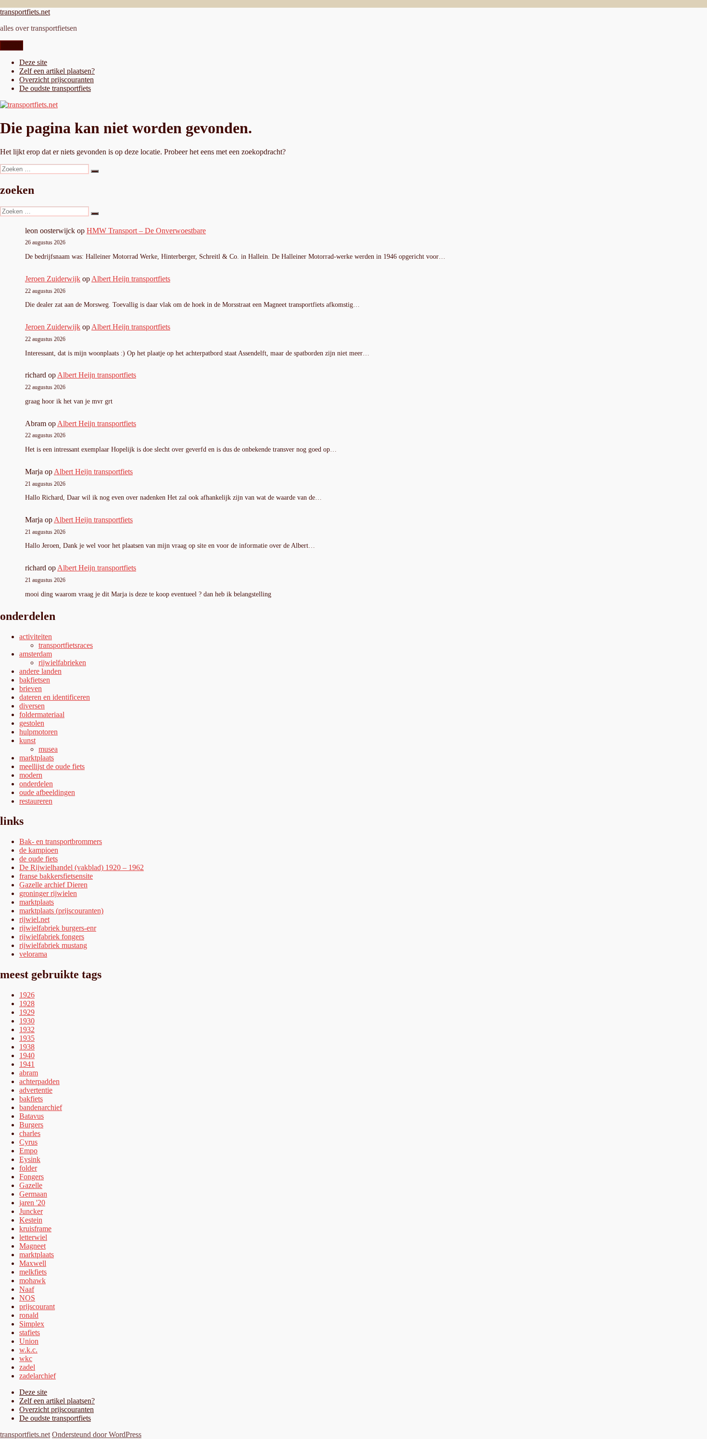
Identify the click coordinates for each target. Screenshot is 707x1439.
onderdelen (36, 784)
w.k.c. (28, 1350)
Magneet (32, 1246)
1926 (27, 995)
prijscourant (37, 1306)
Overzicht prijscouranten (56, 80)
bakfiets (31, 1099)
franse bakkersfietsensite (56, 876)
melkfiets (33, 1272)
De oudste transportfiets (55, 88)
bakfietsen (34, 680)
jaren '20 (32, 1203)
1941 (27, 1064)
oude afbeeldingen (47, 792)
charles (29, 1133)
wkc (25, 1358)
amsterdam (35, 654)
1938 (27, 1047)
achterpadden (39, 1081)
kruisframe (35, 1228)
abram (28, 1073)
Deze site (33, 62)
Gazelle (30, 1185)
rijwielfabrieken (62, 662)
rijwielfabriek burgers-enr (57, 928)
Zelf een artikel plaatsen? (57, 71)
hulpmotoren (38, 732)
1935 (27, 1038)
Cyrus (28, 1142)
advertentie (35, 1090)
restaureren (35, 801)
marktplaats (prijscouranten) (61, 911)
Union (28, 1341)
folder (28, 1168)
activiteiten (35, 636)
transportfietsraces (65, 645)
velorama (33, 954)
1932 (27, 1029)
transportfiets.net (25, 12)
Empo (28, 1151)
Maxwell (32, 1263)
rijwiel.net (34, 919)
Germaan (33, 1194)
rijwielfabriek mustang (53, 945)
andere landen (40, 671)
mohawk (32, 1280)
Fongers (31, 1177)
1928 (27, 1003)
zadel (27, 1367)
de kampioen (38, 850)
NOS (27, 1298)
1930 (27, 1021)
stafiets (29, 1332)
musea (48, 749)
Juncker (31, 1211)
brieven (30, 688)
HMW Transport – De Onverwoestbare (146, 231)
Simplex (31, 1324)
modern (30, 775)
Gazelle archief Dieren (53, 885)
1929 (27, 1012)
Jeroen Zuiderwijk (52, 279)
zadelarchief (37, 1376)
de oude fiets (38, 859)
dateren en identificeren (54, 697)
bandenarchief (40, 1107)
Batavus (31, 1116)
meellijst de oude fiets (52, 766)
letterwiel (33, 1237)
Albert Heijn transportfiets (130, 279)
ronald (28, 1315)
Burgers (31, 1125)
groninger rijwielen (48, 893)
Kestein (30, 1220)
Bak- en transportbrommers (60, 841)
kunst (27, 740)
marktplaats (36, 758)
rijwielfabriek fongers (51, 937)
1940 (27, 1055)
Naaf (26, 1289)
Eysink (29, 1159)
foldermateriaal (41, 714)
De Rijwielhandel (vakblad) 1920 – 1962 (81, 867)
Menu (11, 45)
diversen (32, 706)
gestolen (31, 723)
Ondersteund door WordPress (96, 1434)
